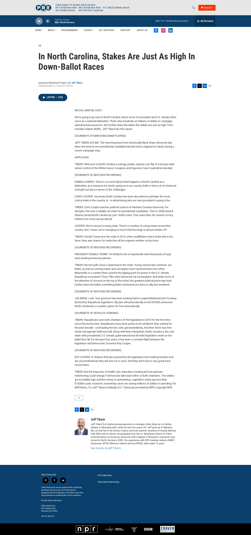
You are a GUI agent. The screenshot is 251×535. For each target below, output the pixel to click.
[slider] (52, 21)
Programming (69, 30)
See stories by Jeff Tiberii (106, 448)
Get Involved (106, 30)
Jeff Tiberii (76, 82)
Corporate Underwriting (108, 482)
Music (51, 30)
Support (125, 30)
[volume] (47, 21)
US (39, 45)
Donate (208, 7)
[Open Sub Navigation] (44, 30)
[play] (39, 21)
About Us (142, 30)
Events (88, 30)
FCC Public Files (105, 475)
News (38, 30)
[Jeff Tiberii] (81, 426)
